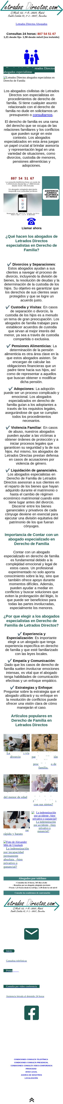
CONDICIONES (20, 1062)
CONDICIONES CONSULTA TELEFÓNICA (31, 1059)
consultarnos (42, 115)
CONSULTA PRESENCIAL (37, 1062)
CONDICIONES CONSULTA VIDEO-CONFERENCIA (31, 1066)
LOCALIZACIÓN (31, 1078)
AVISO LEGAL (31, 1072)
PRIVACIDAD (31, 1069)
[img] (31, 8)
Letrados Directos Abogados (31, 24)
